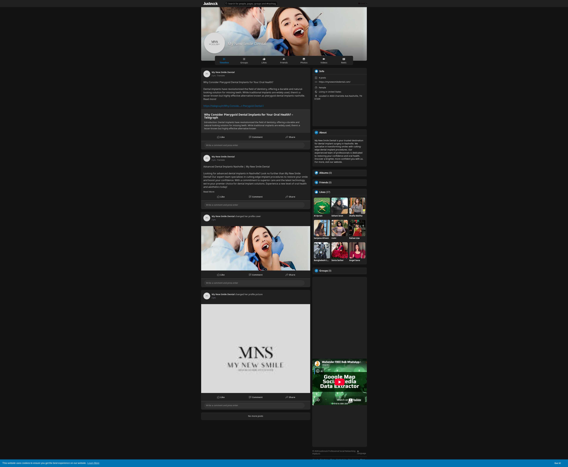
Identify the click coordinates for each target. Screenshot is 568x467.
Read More (208, 191)
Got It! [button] (558, 463)
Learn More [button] (93, 463)
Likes (322, 192)
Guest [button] (363, 3)
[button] (251, 3)
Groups (323, 270)
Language (361, 453)
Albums (323, 173)
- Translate (220, 75)
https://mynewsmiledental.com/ (334, 81)
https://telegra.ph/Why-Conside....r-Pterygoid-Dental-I (233, 105)
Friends (323, 182)
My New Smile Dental (247, 43)
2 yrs (214, 75)
